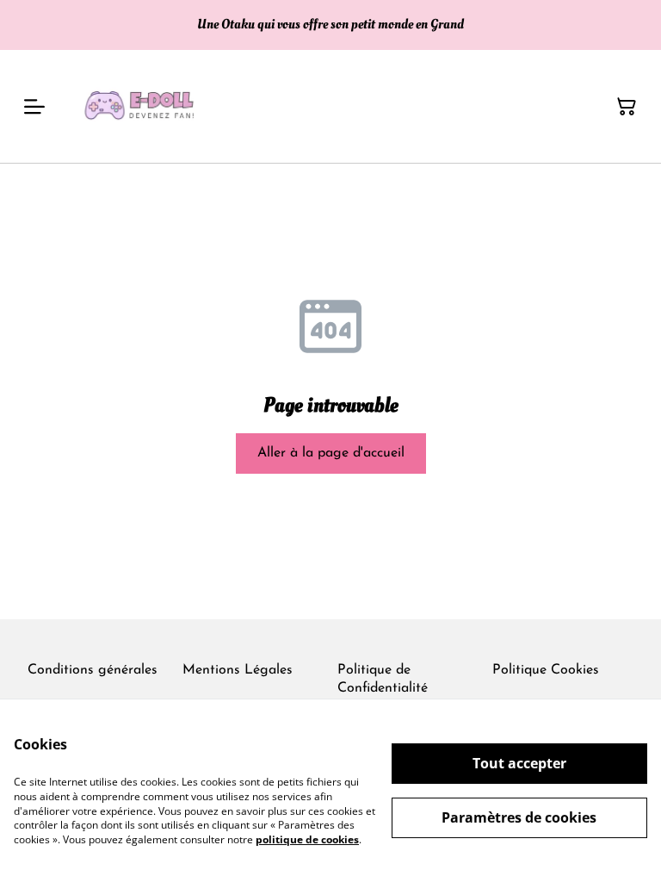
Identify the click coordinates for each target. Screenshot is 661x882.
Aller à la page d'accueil (331, 453)
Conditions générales (93, 670)
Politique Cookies (545, 670)
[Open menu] (34, 107)
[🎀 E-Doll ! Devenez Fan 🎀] (143, 106)
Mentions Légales (237, 670)
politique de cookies (307, 839)
